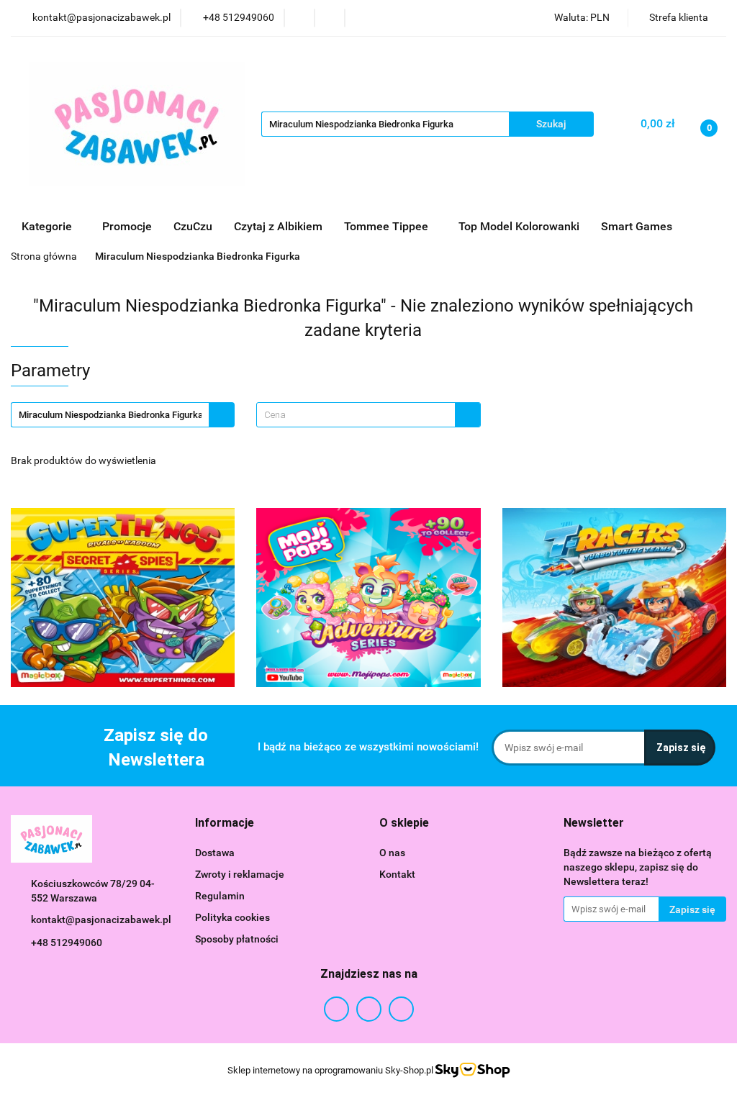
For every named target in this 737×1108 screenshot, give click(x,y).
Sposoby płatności (237, 939)
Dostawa (215, 852)
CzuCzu (192, 226)
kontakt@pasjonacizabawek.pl (101, 919)
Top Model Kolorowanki (518, 226)
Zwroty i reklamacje (239, 874)
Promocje (127, 226)
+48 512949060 (66, 942)
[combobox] (368, 414)
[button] (224, 823)
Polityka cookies (232, 917)
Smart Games (638, 226)
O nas (392, 852)
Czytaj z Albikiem (278, 226)
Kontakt (397, 874)
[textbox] (355, 414)
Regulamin (220, 896)
